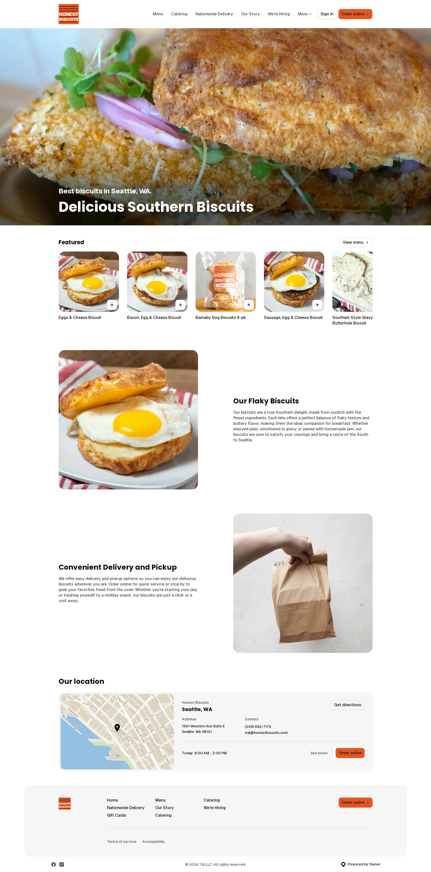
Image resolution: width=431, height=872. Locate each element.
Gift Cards (116, 815)
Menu (158, 14)
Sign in (327, 14)
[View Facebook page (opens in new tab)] (54, 864)
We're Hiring (279, 14)
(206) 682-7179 (258, 726)
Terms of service (121, 841)
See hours (319, 753)
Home (112, 800)
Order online (350, 753)
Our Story (250, 14)
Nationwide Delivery (214, 14)
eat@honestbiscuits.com (266, 732)
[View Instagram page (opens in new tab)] (62, 864)
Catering (179, 14)
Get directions (347, 705)
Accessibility (153, 841)
